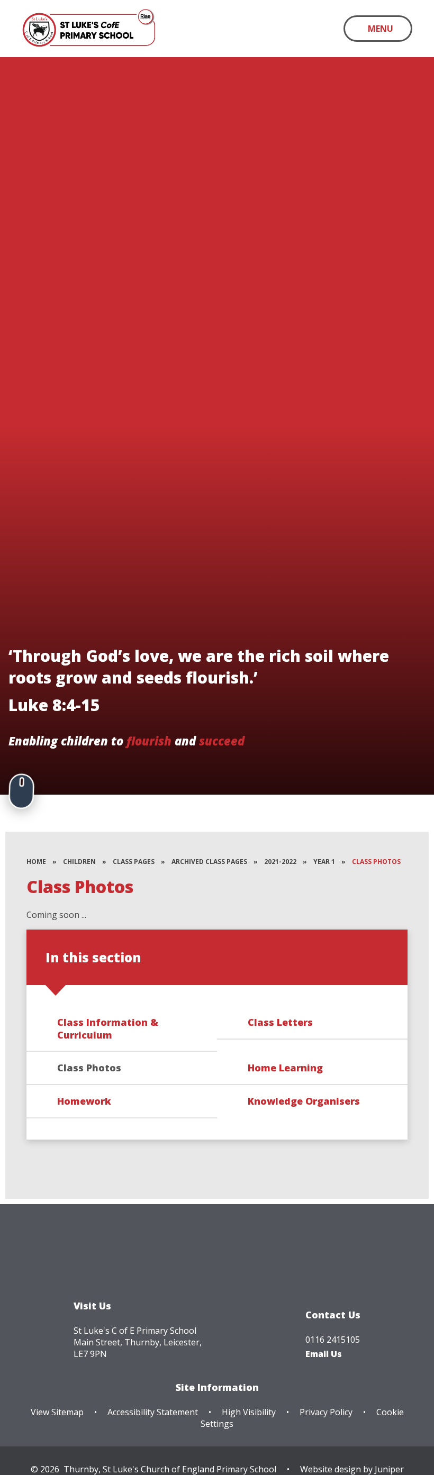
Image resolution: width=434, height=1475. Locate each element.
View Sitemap (57, 1412)
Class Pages (134, 861)
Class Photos (376, 861)
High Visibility (249, 1412)
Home (36, 861)
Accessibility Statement (152, 1412)
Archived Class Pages (209, 861)
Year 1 (324, 861)
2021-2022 (280, 861)
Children (79, 861)
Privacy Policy (326, 1412)
